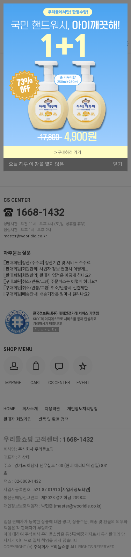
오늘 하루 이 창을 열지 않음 (36, 164)
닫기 (117, 164)
